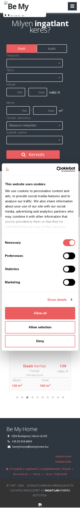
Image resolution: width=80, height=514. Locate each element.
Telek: (45, 380)
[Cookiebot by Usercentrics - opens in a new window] (57, 169)
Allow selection (40, 327)
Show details (57, 299)
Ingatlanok (31, 469)
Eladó (21, 48)
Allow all (40, 313)
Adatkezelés (63, 461)
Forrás (57, 490)
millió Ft (62, 371)
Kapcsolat (61, 474)
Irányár (11, 84)
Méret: (16, 380)
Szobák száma (16, 132)
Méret (10, 103)
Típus (10, 70)
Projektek (16, 469)
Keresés (36, 154)
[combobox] (34, 63)
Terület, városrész (18, 118)
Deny (40, 341)
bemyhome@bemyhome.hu (30, 447)
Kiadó (52, 48)
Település (12, 55)
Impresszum (63, 456)
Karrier (48, 474)
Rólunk (36, 474)
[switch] (69, 255)
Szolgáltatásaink (50, 469)
